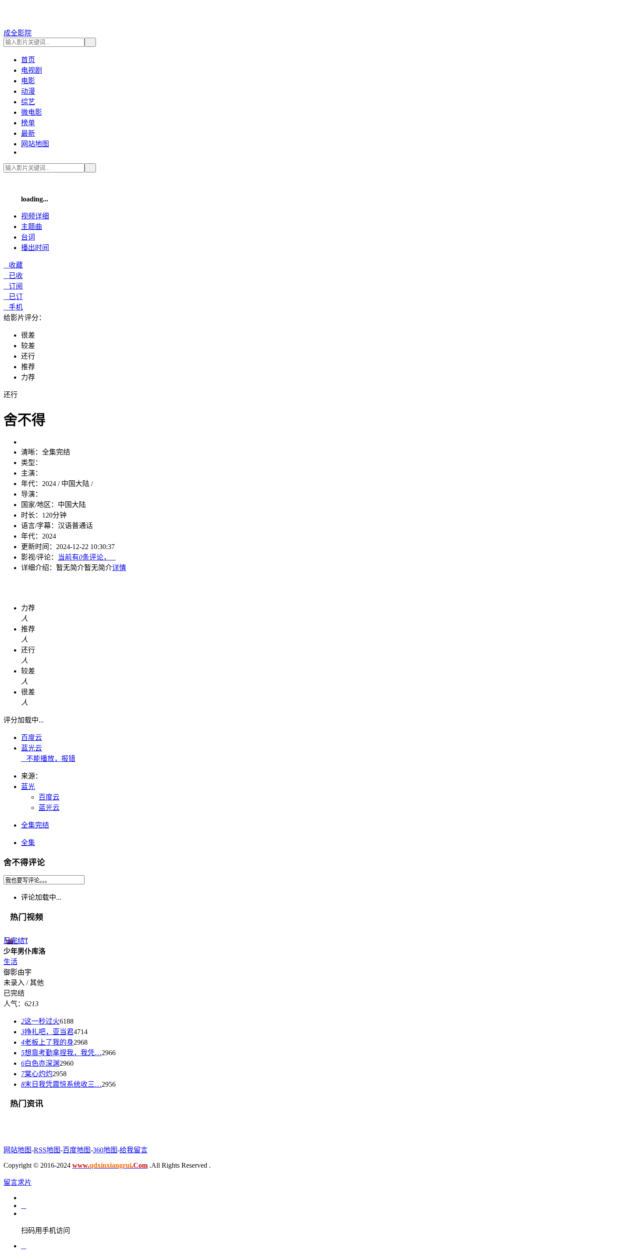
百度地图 (77, 1150)
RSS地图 (47, 1150)
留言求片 (18, 1182)
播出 (35, 247)
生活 (11, 961)
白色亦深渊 (40, 1063)
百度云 (31, 737)
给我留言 (134, 1150)
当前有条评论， (87, 557)
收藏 (13, 265)
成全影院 (18, 33)
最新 (28, 133)
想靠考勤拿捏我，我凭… (61, 1052)
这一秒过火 (40, 1021)
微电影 (31, 112)
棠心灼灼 (37, 1073)
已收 (13, 275)
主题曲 (31, 226)
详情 (119, 567)
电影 (28, 81)
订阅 (13, 286)
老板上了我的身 (47, 1042)
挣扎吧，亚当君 (47, 1031)
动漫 (28, 91)
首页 (28, 59)
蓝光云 (31, 748)
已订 (13, 296)
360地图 (105, 1150)
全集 (28, 842)
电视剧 (31, 70)
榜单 (28, 123)
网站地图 (35, 144)
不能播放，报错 (48, 758)
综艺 (28, 102)
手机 (13, 307)
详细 (35, 216)
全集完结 (35, 825)
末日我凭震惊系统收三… (61, 1084)
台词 (28, 237)
